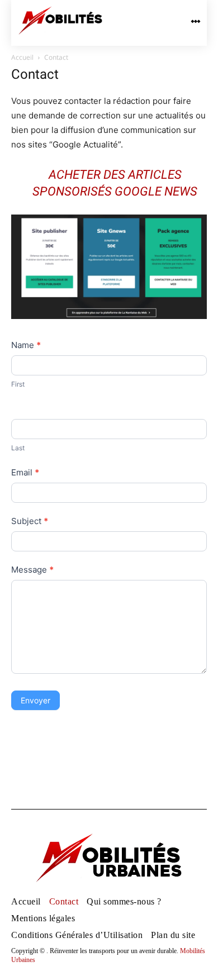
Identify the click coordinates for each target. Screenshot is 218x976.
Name (26, 345)
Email (25, 472)
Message (32, 569)
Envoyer (35, 700)
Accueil (22, 57)
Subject (29, 521)
